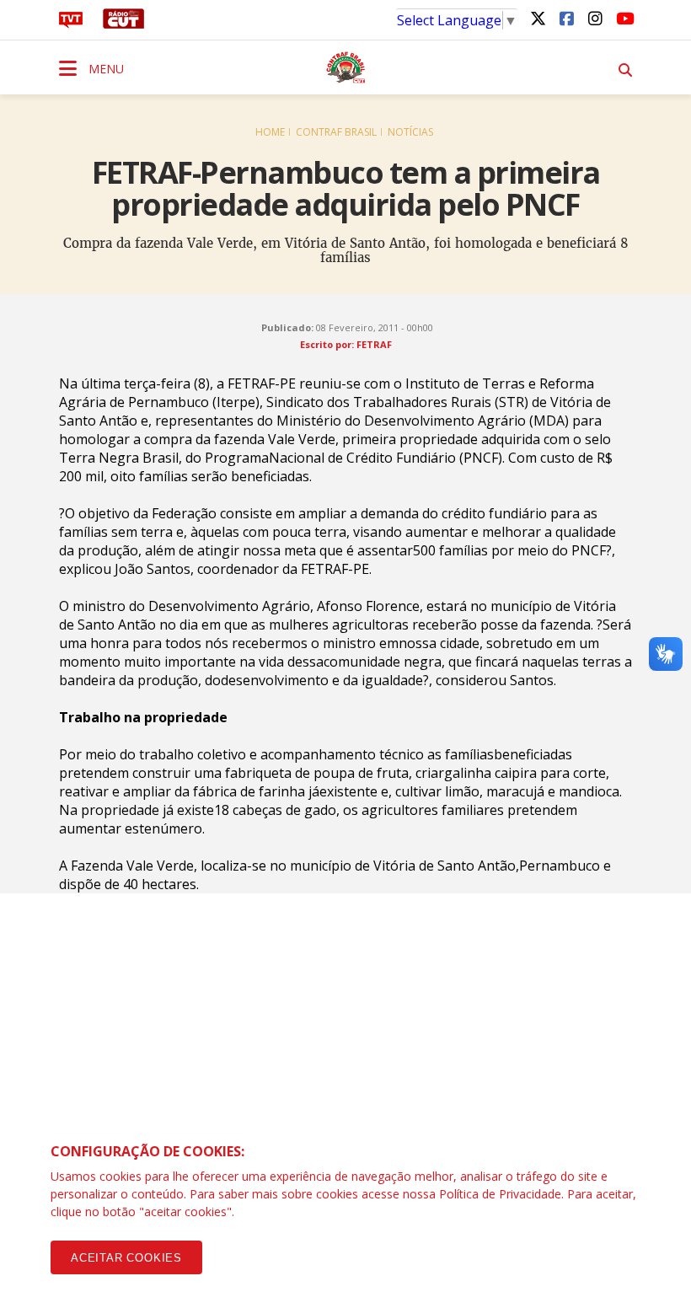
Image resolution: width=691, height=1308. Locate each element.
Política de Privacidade (500, 1194)
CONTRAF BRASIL (336, 132)
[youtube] (623, 17)
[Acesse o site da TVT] (71, 23)
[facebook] (566, 17)
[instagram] (595, 17)
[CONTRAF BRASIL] (345, 67)
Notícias (410, 132)
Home (270, 132)
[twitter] (537, 17)
